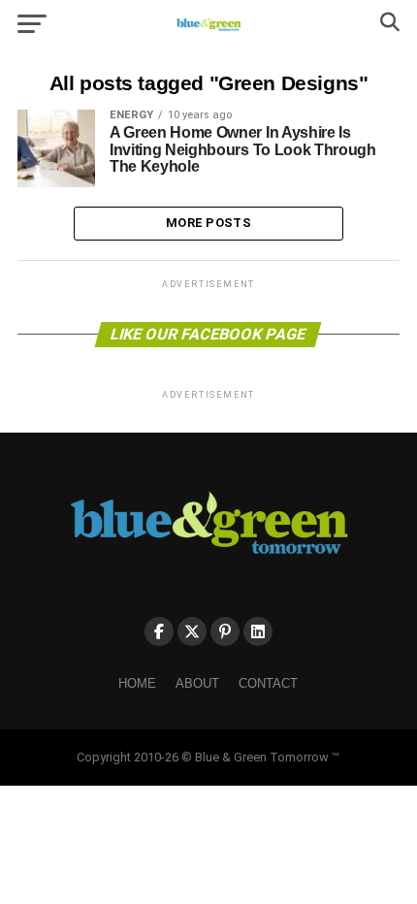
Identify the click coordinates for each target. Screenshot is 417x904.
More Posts (208, 222)
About (197, 683)
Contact (268, 683)
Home (137, 683)
